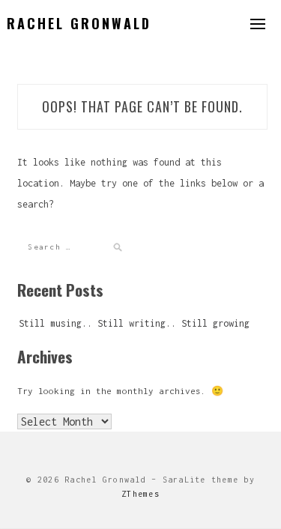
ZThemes (140, 493)
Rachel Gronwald (79, 23)
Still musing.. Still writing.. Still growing (134, 323)
